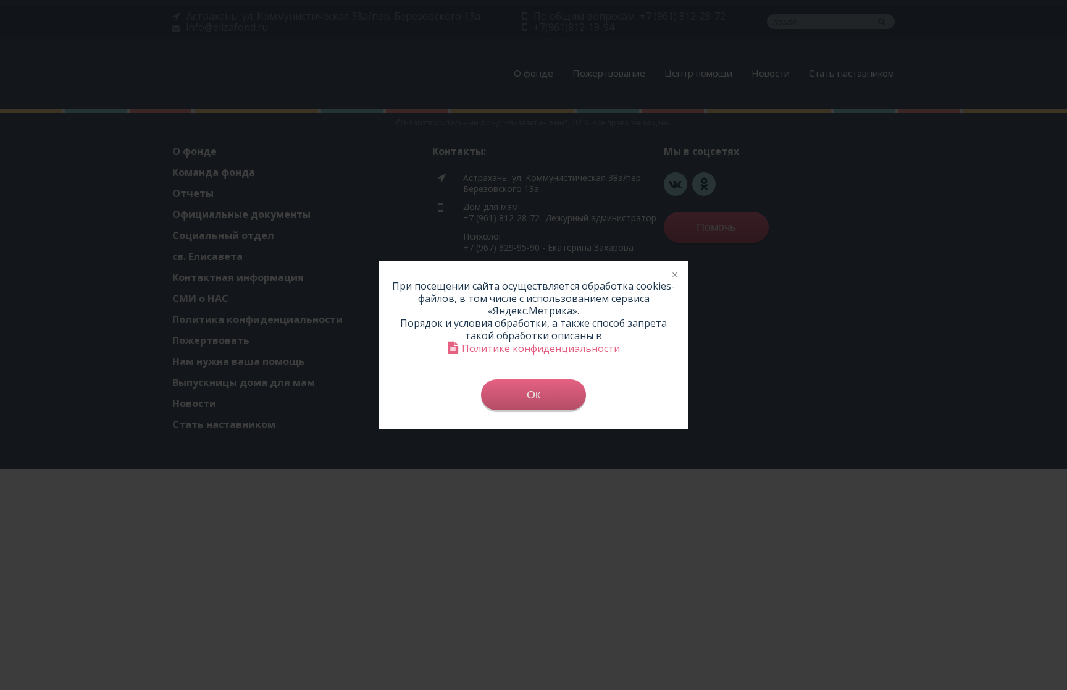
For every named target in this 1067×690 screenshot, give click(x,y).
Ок (533, 395)
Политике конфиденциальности (541, 348)
